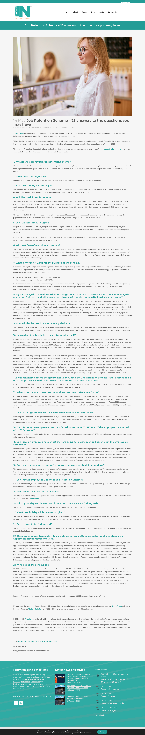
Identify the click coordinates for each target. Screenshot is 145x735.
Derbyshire (17, 684)
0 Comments (61, 128)
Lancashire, (26, 682)
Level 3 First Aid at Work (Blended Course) (115, 680)
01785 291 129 (22, 696)
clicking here (34, 498)
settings (89, 733)
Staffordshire (38, 679)
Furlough (22, 641)
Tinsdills (27, 619)
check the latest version (113, 149)
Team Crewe (108, 696)
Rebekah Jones (48, 128)
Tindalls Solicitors (35, 609)
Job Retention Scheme (48, 641)
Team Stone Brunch (112, 703)
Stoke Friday (18, 133)
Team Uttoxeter (110, 689)
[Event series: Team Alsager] (116, 708)
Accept (102, 732)
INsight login (125, 3)
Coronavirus (34, 128)
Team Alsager (109, 710)
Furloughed (32, 641)
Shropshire (35, 682)
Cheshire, (17, 682)
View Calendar (100, 715)
